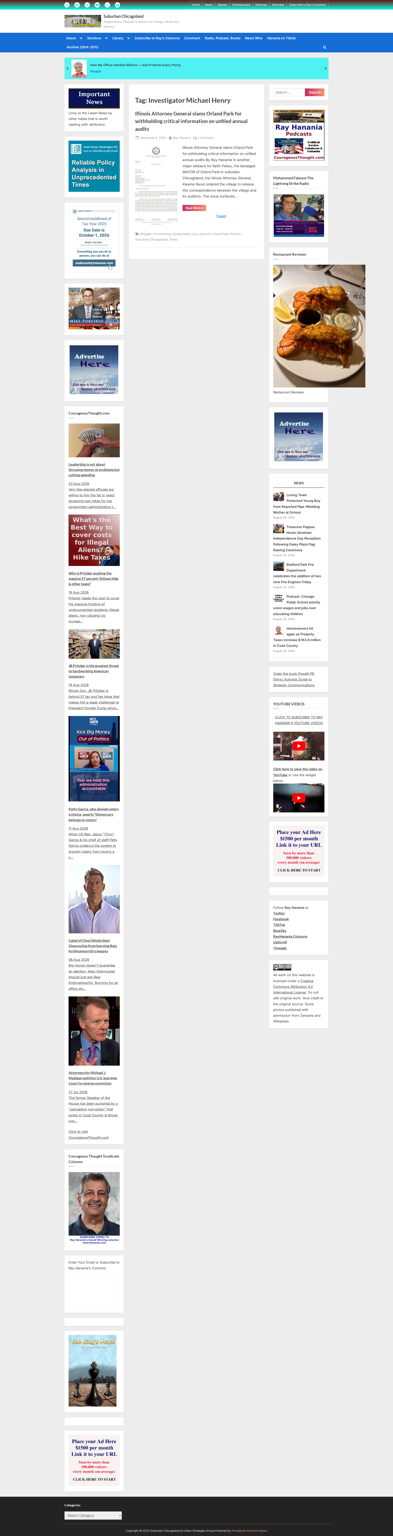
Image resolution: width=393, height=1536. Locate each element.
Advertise (278, 4)
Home (196, 4)
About (71, 38)
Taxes (173, 239)
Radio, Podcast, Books (223, 38)
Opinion (222, 4)
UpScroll (280, 942)
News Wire (253, 38)
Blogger (96, 71)
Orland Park (220, 234)
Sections (94, 38)
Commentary (162, 234)
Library (117, 38)
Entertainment (241, 4)
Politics (235, 234)
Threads (280, 948)
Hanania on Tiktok (281, 38)
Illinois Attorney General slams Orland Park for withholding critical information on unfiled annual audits (191, 121)
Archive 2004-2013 (82, 47)
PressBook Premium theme (249, 1530)
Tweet (221, 216)
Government (181, 234)
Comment (192, 38)
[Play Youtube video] (298, 746)
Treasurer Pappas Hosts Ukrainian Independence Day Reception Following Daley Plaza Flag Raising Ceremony (297, 538)
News (208, 4)
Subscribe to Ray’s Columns (307, 4)
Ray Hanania (182, 137)
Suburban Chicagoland (123, 16)
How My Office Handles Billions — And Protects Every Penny (135, 65)
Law (195, 234)
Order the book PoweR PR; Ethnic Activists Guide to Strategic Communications (294, 679)
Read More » (195, 208)
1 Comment (206, 138)
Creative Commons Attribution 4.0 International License (293, 987)
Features (261, 4)
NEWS (299, 483)
